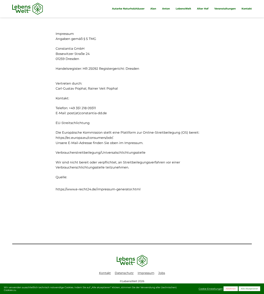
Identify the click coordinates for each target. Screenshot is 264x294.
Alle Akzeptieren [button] (249, 288)
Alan (153, 8)
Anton (166, 8)
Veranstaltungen (225, 8)
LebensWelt (183, 8)
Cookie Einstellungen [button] (211, 288)
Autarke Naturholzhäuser (128, 8)
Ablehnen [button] (231, 288)
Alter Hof (202, 8)
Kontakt (247, 8)
